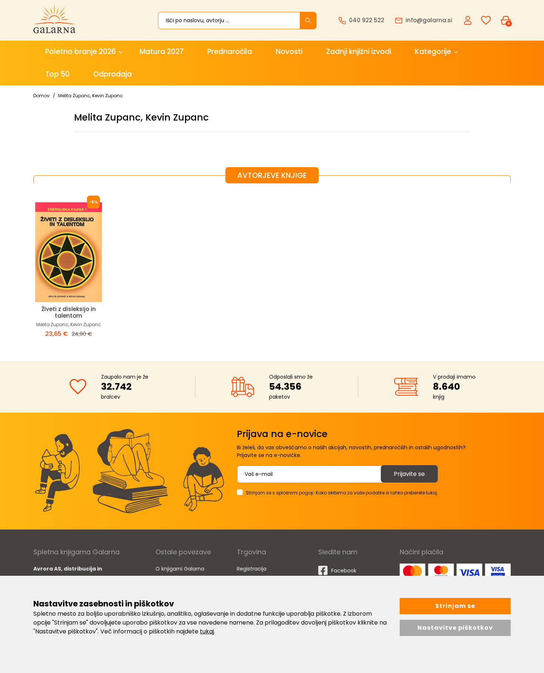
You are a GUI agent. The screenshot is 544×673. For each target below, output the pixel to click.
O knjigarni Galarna (179, 568)
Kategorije (433, 52)
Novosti (289, 52)
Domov (41, 95)
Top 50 (57, 74)
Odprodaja (112, 74)
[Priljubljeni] (486, 20)
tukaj (207, 631)
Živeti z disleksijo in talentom (68, 312)
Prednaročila (229, 52)
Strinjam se (455, 606)
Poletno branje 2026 (80, 52)
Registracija (251, 568)
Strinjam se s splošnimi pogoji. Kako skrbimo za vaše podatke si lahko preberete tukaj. (342, 493)
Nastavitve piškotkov (455, 627)
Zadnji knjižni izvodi (358, 52)
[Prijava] (468, 20)
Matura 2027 (162, 52)
